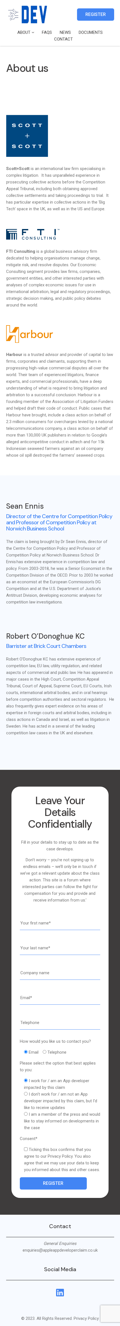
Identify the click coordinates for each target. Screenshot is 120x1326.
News (65, 32)
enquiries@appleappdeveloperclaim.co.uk (60, 1250)
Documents (91, 32)
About (23, 32)
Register (95, 14)
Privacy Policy (86, 1318)
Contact (63, 39)
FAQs (47, 32)
